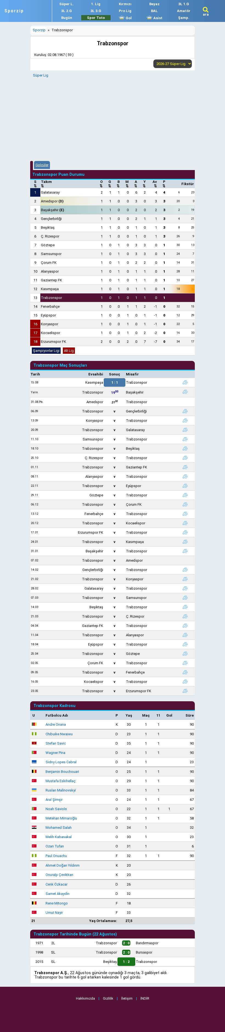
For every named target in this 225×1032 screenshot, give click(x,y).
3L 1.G (183, 4)
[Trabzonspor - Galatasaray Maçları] (185, 430)
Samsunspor (51, 254)
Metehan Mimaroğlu (61, 818)
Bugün (66, 18)
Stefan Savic (56, 743)
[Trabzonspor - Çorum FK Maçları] (185, 504)
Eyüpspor (48, 315)
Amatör (183, 11)
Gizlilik (108, 998)
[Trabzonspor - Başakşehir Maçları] (185, 392)
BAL (154, 11)
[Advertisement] (112, 118)
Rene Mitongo (57, 903)
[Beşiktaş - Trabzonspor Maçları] (185, 607)
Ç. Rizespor (50, 236)
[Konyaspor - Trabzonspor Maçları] (185, 420)
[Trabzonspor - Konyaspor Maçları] (185, 579)
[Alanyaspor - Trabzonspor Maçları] (185, 476)
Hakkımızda (85, 998)
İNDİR (144, 998)
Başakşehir (52, 210)
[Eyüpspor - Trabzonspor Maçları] (185, 644)
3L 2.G (66, 11)
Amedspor (52, 201)
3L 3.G (96, 11)
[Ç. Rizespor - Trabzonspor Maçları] (185, 458)
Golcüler (42, 165)
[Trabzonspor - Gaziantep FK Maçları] (185, 467)
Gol (128, 18)
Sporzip (14, 11)
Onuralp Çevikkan (59, 875)
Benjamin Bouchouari (62, 772)
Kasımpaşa (50, 289)
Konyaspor (49, 324)
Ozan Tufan (55, 846)
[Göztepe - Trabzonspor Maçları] (185, 495)
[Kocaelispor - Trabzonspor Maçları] (185, 681)
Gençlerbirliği (51, 219)
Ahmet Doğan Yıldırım (63, 865)
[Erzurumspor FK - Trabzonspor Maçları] (185, 532)
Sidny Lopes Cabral (61, 762)
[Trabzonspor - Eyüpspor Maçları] (185, 486)
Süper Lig (40, 75)
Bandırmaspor (147, 943)
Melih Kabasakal (59, 837)
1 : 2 (126, 962)
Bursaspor (144, 952)
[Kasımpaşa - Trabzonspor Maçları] (185, 382)
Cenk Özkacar (57, 884)
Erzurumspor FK (53, 342)
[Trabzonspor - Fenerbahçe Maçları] (185, 672)
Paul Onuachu (56, 856)
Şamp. (183, 18)
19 (114, 392)
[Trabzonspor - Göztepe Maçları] (185, 653)
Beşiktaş (48, 227)
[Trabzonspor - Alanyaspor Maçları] (185, 635)
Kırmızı (125, 4)
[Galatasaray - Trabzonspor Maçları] (185, 588)
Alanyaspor (50, 271)
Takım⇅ (46, 184)
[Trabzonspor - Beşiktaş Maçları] (185, 448)
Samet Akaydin (57, 894)
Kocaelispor (50, 333)
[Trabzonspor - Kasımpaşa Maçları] (185, 542)
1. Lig (95, 4)
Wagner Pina (55, 753)
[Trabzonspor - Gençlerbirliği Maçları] (185, 411)
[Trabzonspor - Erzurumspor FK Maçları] (185, 691)
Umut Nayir (54, 913)
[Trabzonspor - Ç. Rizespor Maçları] (185, 616)
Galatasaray (50, 192)
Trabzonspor (51, 298)
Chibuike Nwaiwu (59, 734)
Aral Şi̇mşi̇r (54, 800)
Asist (157, 18)
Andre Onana (56, 724)
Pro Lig (125, 11)
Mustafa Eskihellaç (60, 781)
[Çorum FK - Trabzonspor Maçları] (185, 663)
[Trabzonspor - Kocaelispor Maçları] (185, 523)
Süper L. (66, 4)
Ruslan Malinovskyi (61, 790)
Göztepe (48, 245)
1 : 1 (114, 382)
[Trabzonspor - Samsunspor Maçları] (185, 597)
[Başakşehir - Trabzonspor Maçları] (185, 551)
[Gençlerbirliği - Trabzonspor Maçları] (185, 570)
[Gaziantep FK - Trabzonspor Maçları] (185, 625)
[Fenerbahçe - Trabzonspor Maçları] (185, 514)
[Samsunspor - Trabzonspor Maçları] (185, 439)
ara (206, 14)
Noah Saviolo (56, 809)
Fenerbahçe (50, 306)
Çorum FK (49, 263)
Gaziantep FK (51, 280)
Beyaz (154, 4)
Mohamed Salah (59, 827)
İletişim (127, 998)
